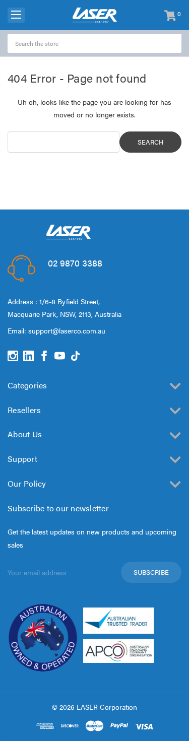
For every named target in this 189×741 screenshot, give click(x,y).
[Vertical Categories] (16, 15)
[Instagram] (13, 356)
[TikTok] (75, 356)
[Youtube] (59, 356)
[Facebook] (44, 356)
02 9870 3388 (75, 262)
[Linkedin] (28, 356)
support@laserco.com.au (66, 330)
